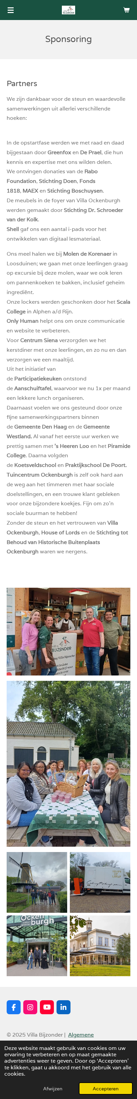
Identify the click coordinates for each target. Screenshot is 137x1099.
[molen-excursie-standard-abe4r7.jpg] (36, 882)
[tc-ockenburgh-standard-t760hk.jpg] (36, 946)
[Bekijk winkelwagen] (126, 10)
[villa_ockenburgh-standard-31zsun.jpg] (100, 946)
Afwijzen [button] (53, 1088)
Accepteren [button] (106, 1088)
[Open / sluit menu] (10, 10)
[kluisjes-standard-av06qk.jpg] (100, 882)
